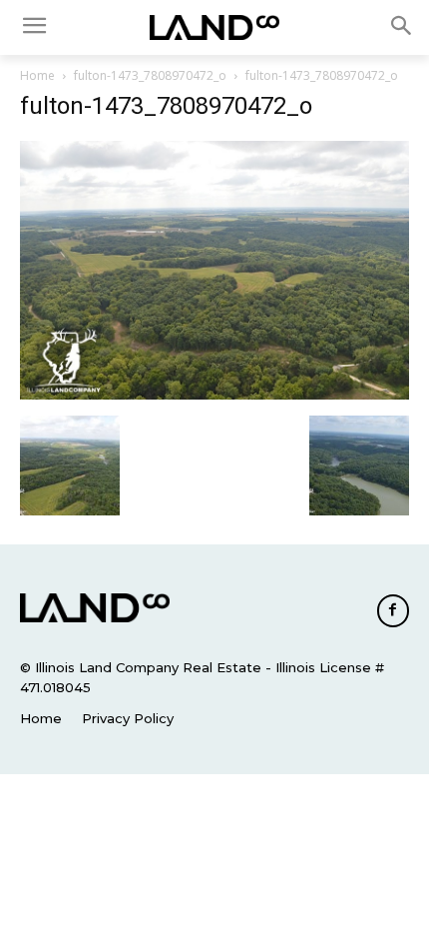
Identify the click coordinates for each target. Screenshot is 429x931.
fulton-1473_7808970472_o (150, 75)
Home (37, 75)
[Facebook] (393, 610)
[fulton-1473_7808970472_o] (214, 395)
